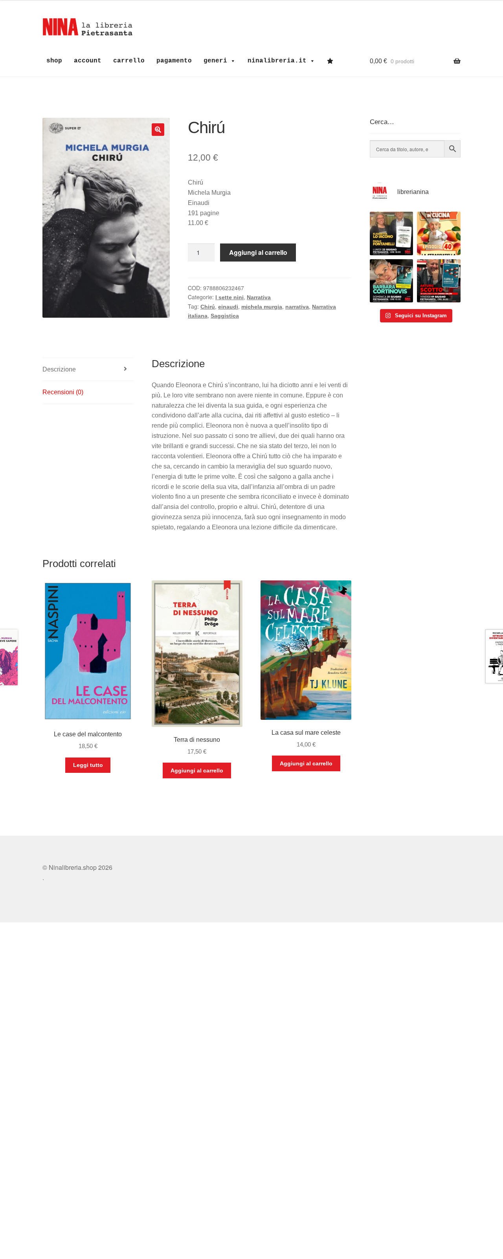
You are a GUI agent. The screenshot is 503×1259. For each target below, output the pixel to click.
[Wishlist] (332, 61)
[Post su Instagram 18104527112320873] (439, 281)
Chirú (207, 307)
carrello (129, 60)
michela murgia (261, 307)
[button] (158, 129)
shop (54, 60)
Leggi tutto (88, 765)
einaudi (228, 307)
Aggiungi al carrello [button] (197, 770)
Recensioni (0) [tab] (62, 392)
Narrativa (259, 297)
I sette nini (229, 297)
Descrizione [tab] (59, 369)
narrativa (297, 307)
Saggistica (225, 316)
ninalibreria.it (277, 60)
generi (215, 60)
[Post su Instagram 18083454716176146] (391, 233)
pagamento (174, 60)
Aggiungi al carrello (258, 252)
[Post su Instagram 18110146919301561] (391, 281)
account (87, 60)
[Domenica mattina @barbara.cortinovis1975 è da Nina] (439, 233)
